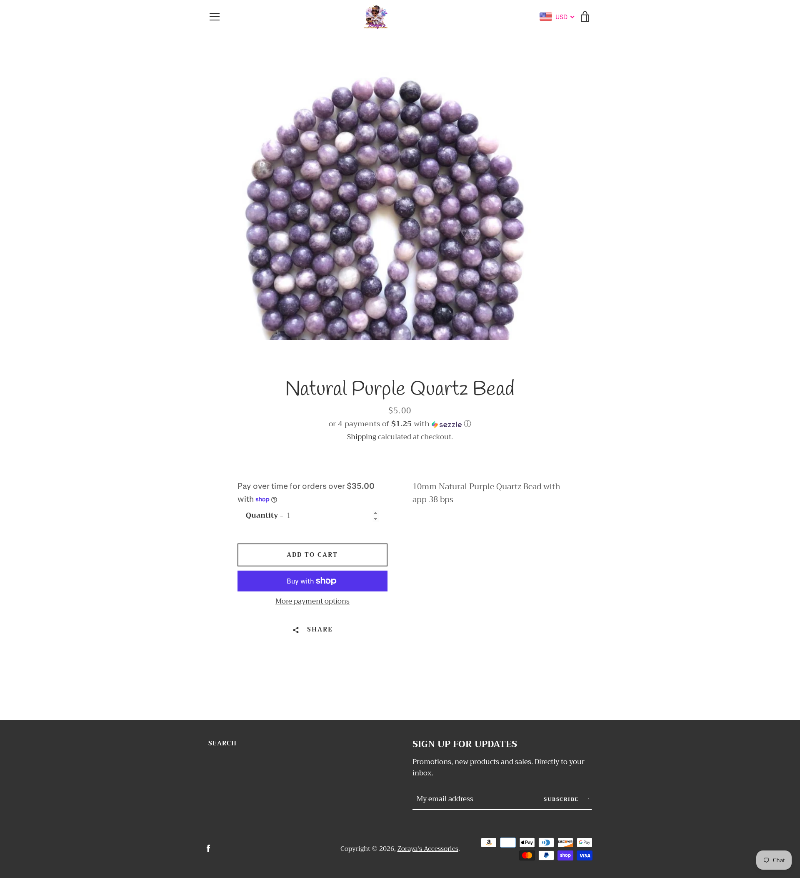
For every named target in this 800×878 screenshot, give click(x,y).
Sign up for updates (464, 744)
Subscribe (562, 799)
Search (222, 743)
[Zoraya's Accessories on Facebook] (208, 848)
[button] (400, 423)
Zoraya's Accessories (428, 848)
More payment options (312, 601)
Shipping (361, 437)
